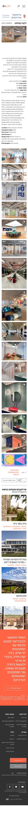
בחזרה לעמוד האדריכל (9, 480)
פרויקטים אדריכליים (21, 721)
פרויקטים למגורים (21, 739)
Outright (17, 795)
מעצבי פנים (11, 717)
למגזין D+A (18, 766)
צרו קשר (11, 739)
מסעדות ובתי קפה (14, 470)
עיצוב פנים (16, 474)
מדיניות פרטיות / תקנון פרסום (8, 743)
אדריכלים (23, 717)
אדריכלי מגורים (22, 735)
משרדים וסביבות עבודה (13, 472)
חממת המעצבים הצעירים (9, 725)
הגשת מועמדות (15, 688)
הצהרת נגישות (10, 748)
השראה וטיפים (10, 751)
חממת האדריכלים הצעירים (21, 725)
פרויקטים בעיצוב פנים (8, 721)
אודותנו (12, 735)
